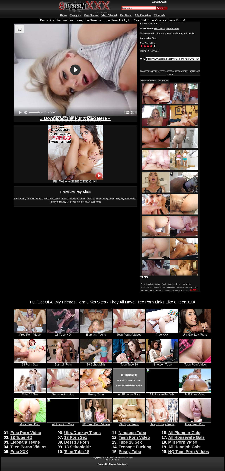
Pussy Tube (96, 394)
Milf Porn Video (195, 394)
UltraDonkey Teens (195, 334)
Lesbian (180, 287)
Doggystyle (170, 287)
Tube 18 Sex (30, 394)
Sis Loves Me (73, 202)
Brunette (171, 284)
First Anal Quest (52, 198)
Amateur (188, 287)
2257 (165, 72)
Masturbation (146, 287)
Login (155, 1)
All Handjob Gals (63, 424)
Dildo (196, 287)
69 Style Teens (129, 424)
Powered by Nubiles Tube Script (112, 464)
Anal (164, 284)
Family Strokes (57, 202)
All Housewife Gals (162, 394)
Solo (187, 290)
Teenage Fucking (63, 394)
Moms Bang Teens (105, 198)
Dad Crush (159, 28)
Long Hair (187, 284)
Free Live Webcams (91, 202)
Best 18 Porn (63, 364)
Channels (159, 15)
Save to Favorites (178, 72)
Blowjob (149, 284)
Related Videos (148, 80)
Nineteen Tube (162, 364)
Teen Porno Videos (129, 334)
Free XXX (162, 334)
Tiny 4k (119, 198)
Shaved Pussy (159, 287)
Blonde (157, 284)
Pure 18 (91, 198)
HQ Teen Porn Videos (96, 424)
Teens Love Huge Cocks (73, 198)
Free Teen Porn (195, 424)
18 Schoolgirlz (96, 364)
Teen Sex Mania (34, 198)
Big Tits (175, 290)
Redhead (144, 290)
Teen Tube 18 (129, 364)
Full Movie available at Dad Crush (75, 181)
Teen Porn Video (195, 364)
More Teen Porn (30, 424)
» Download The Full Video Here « (75, 118)
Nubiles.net (19, 198)
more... (194, 290)
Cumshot (166, 290)
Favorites (164, 80)
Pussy (178, 284)
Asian (152, 290)
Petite (158, 290)
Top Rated (126, 15)
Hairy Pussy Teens (162, 424)
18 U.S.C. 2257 (112, 460)
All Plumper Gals (129, 394)
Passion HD (130, 198)
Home (63, 15)
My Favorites (143, 15)
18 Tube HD (63, 334)
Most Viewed (109, 15)
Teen (154, 38)
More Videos (172, 28)
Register (162, 1)
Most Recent (91, 15)
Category (75, 15)
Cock (181, 290)
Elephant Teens (96, 334)
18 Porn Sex (30, 364)
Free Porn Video (30, 334)
